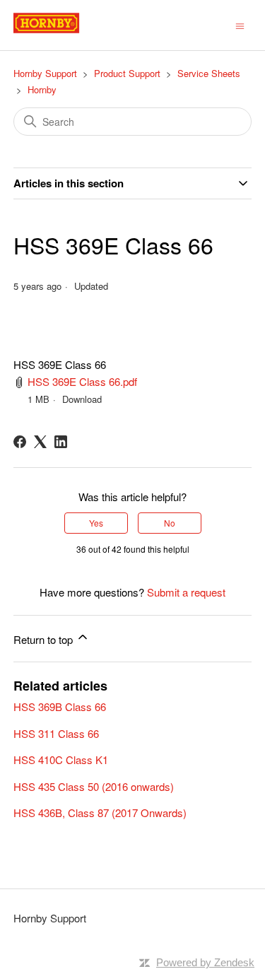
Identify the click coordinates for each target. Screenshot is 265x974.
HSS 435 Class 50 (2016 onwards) (93, 786)
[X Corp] (40, 441)
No (169, 523)
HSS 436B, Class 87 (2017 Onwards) (100, 812)
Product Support (127, 73)
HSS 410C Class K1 (60, 759)
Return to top (44, 639)
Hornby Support (45, 73)
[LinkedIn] (60, 441)
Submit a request (186, 592)
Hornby (42, 89)
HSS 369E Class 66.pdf (82, 381)
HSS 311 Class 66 (56, 733)
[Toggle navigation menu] (240, 24)
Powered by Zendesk (205, 962)
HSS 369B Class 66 (59, 706)
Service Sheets (208, 73)
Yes (96, 523)
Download (82, 399)
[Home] (62, 31)
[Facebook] (19, 441)
